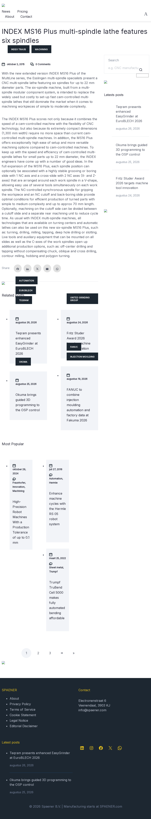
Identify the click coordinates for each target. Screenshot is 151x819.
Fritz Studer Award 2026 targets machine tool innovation (132, 183)
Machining (41, 49)
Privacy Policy (20, 704)
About (9, 16)
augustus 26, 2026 (26, 322)
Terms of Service (22, 709)
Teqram (24, 300)
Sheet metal (56, 567)
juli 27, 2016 (55, 469)
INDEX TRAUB (18, 49)
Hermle (53, 482)
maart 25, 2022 (57, 558)
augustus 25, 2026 (26, 383)
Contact (26, 16)
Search (113, 60)
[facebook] (18, 268)
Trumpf (53, 571)
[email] (47, 268)
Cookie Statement (23, 715)
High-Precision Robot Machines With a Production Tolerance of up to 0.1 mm (21, 522)
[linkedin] (27, 268)
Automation (26, 280)
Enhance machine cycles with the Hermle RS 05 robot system (57, 508)
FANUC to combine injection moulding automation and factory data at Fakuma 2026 (78, 405)
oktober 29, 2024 (19, 471)
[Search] (145, 14)
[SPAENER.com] (21, 5)
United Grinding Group (80, 299)
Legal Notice (19, 720)
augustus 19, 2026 (77, 378)
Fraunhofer (19, 482)
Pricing (22, 11)
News (6, 11)
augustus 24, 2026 (77, 322)
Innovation (19, 486)
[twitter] (37, 268)
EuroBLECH (25, 290)
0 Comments (43, 64)
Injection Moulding (82, 356)
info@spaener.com (92, 710)
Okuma (23, 361)
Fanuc (74, 346)
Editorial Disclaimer (24, 726)
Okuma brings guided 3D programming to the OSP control (131, 149)
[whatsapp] (57, 268)
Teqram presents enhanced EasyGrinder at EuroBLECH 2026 (28, 343)
